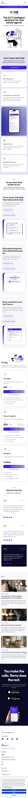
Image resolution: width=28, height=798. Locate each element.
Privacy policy (4, 770)
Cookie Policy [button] (6, 786)
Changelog (23, 776)
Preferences (14, 795)
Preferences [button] (10, 787)
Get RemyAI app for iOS (7, 757)
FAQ (2, 762)
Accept (14, 790)
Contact (22, 773)
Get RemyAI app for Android (8, 759)
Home (2, 754)
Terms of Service (5, 774)
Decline (14, 792)
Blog (21, 770)
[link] (14, 71)
